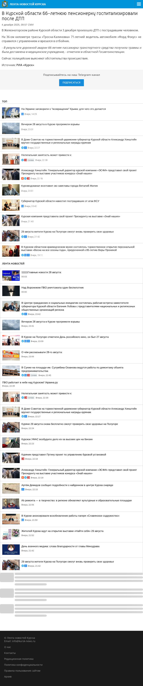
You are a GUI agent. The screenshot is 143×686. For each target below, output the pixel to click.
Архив (8, 676)
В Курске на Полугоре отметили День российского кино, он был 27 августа (65, 337)
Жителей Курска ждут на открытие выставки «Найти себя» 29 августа (62, 531)
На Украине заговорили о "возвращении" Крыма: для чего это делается (63, 109)
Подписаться (71, 82)
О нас (7, 647)
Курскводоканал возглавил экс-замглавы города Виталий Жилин (59, 185)
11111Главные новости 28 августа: (41, 272)
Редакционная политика (18, 658)
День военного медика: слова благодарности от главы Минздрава (60, 546)
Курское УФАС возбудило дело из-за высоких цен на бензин (57, 439)
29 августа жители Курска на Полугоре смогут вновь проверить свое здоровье (67, 231)
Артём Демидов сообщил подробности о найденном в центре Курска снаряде (67, 485)
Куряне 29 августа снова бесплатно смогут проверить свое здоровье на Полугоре (69, 424)
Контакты (10, 653)
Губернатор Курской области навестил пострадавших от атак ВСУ (60, 201)
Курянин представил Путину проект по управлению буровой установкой (63, 454)
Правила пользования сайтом (22, 670)
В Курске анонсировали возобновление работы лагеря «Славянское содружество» (70, 515)
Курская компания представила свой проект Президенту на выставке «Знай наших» (70, 216)
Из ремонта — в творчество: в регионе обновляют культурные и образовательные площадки (76, 500)
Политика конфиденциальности (23, 664)
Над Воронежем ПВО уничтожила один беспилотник (52, 287)
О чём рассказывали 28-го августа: (41, 352)
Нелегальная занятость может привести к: (46, 155)
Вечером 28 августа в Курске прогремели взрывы (50, 124)
